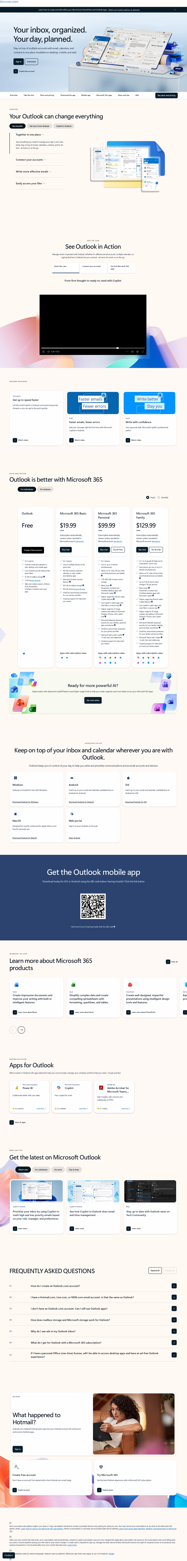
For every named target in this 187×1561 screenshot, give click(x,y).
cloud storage (35, 580)
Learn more (72, 1545)
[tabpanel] (93, 173)
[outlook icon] (24, 654)
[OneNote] (100, 663)
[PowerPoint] (115, 658)
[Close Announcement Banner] (174, 9)
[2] (10, 1536)
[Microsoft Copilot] (100, 658)
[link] (14, 96)
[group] (36, 418)
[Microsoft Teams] (115, 663)
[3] (10, 1550)
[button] (20, 440)
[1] (10, 1522)
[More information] (44, 576)
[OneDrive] (67, 658)
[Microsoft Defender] (110, 663)
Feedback (9, 1555)
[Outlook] (62, 658)
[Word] (105, 658)
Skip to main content (9, 1)
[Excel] (110, 658)
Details (111, 1553)
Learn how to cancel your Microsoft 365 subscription (42, 1528)
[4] (10, 1559)
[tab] (17, 126)
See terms (79, 541)
